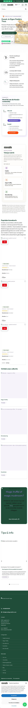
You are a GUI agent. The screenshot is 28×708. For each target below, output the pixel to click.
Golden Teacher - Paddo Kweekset (9, 265)
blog (11, 505)
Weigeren (14, 699)
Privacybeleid (14, 705)
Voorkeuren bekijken (14, 702)
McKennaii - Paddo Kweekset (7, 308)
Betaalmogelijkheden (7, 662)
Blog (3, 667)
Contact (4, 670)
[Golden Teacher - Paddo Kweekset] (13, 249)
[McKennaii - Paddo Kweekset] (13, 293)
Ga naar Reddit (13, 132)
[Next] (26, 561)
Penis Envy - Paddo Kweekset (7, 352)
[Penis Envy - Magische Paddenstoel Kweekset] (13, 336)
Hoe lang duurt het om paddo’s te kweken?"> (11, 567)
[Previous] (1, 561)
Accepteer (14, 695)
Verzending (5, 660)
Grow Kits (13, 25)
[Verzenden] (25, 9)
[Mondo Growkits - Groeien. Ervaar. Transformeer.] (10, 5)
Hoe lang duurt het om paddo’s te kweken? (12, 569)
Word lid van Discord (14, 120)
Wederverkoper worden (8, 665)
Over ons (4, 657)
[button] (26, 683)
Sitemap (4, 672)
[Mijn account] (23, 5)
